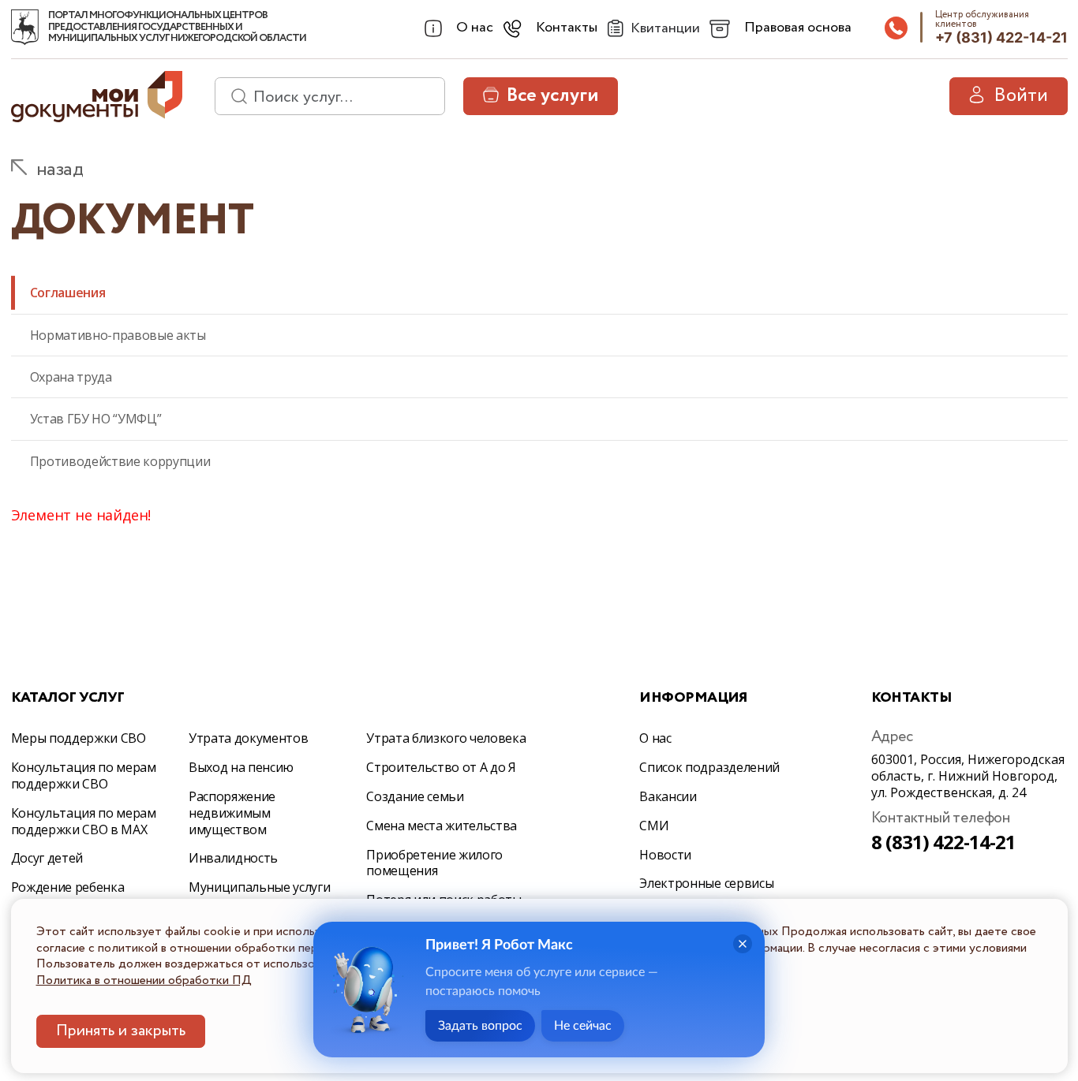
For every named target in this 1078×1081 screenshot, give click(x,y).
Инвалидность (233, 858)
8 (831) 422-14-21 (943, 842)
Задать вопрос (480, 1025)
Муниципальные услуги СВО (260, 895)
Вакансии (667, 796)
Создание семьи (415, 796)
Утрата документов (249, 738)
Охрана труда (71, 377)
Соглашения (68, 292)
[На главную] (25, 27)
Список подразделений (709, 767)
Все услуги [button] (552, 96)
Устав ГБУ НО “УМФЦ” (96, 418)
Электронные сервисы (706, 883)
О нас (655, 738)
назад (60, 170)
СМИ (653, 825)
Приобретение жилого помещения (434, 863)
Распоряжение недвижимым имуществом (232, 813)
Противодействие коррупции (120, 461)
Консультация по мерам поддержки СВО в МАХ (83, 821)
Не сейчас (583, 1025)
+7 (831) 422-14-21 (1001, 37)
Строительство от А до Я (441, 767)
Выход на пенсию (241, 767)
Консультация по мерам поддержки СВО (83, 775)
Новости (665, 854)
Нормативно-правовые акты (118, 335)
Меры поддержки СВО (78, 738)
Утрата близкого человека (446, 738)
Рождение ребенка (68, 887)
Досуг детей (47, 858)
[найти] (234, 96)
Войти (1021, 96)
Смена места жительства (441, 825)
